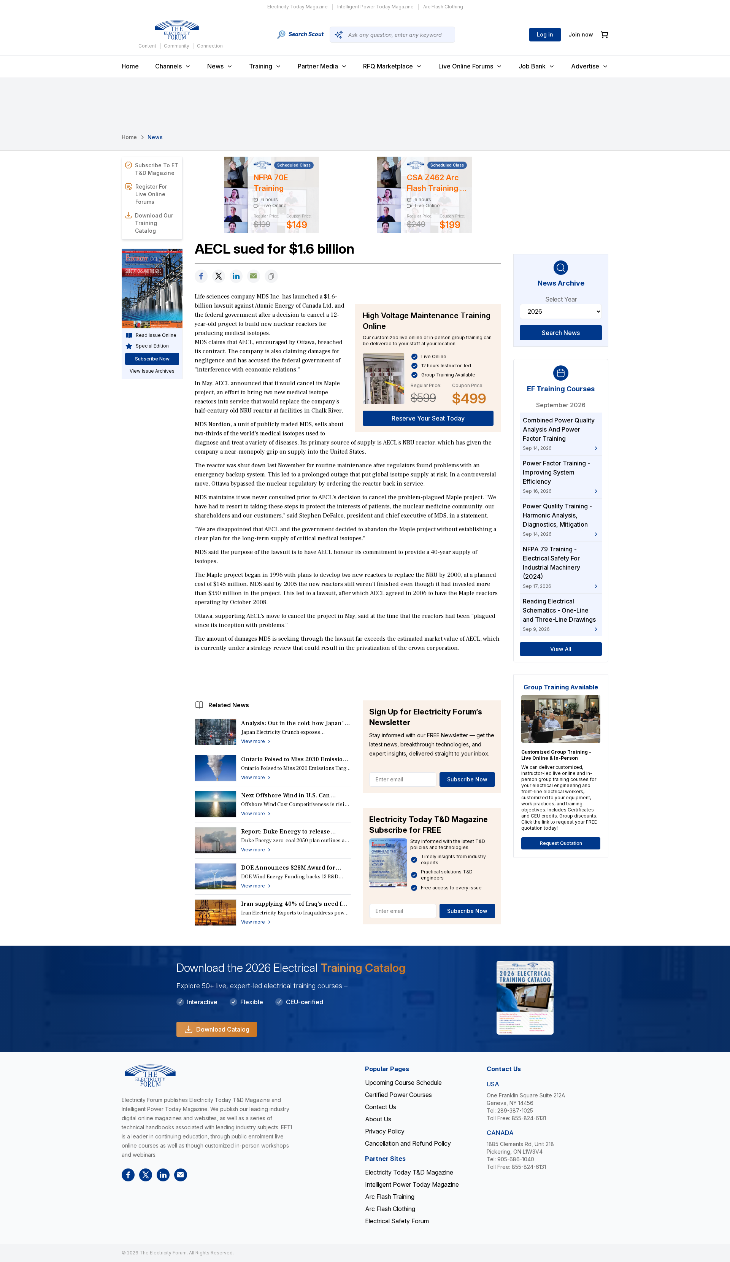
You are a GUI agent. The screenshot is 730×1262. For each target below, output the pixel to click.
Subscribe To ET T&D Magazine (156, 169)
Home (130, 66)
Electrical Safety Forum (397, 1221)
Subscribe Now (467, 779)
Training (260, 66)
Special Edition (152, 346)
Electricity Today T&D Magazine (409, 1172)
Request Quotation (561, 843)
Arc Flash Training (389, 1196)
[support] (253, 276)
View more (253, 741)
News (215, 66)
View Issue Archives (152, 371)
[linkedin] (236, 276)
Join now (580, 34)
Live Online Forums (465, 66)
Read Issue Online (156, 335)
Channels (168, 66)
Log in (545, 34)
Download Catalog (222, 1029)
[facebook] (201, 276)
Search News (561, 333)
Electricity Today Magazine (297, 7)
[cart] (604, 34)
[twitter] (218, 276)
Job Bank (532, 66)
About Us (378, 1119)
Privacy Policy (385, 1131)
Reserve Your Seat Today (428, 418)
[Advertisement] (347, 674)
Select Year (561, 299)
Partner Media (318, 66)
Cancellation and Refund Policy (408, 1143)
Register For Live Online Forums (151, 194)
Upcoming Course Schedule (403, 1082)
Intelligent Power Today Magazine (375, 7)
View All (560, 649)
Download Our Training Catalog (154, 223)
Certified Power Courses (398, 1094)
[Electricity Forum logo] (177, 30)
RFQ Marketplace (388, 66)
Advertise (585, 66)
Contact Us (380, 1107)
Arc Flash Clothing (443, 7)
